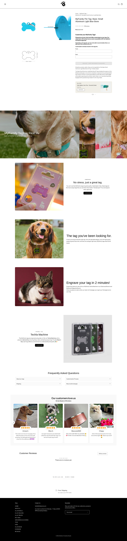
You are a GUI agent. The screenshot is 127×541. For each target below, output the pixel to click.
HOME (16, 506)
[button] (118, 4)
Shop (16, 503)
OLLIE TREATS (19, 515)
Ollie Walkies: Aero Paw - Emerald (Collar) (87, 85)
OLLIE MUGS (18, 527)
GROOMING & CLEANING (21, 520)
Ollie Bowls (61, 535)
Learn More (88, 193)
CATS (16, 524)
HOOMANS (18, 529)
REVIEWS (17, 531)
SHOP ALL (17, 508)
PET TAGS (17, 517)
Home (76, 13)
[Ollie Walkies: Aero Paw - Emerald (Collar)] (106, 87)
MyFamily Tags (83, 13)
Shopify (69, 535)
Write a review (102, 453)
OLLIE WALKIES (19, 513)
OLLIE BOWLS (18, 510)
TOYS (16, 522)
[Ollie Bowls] (63, 4)
